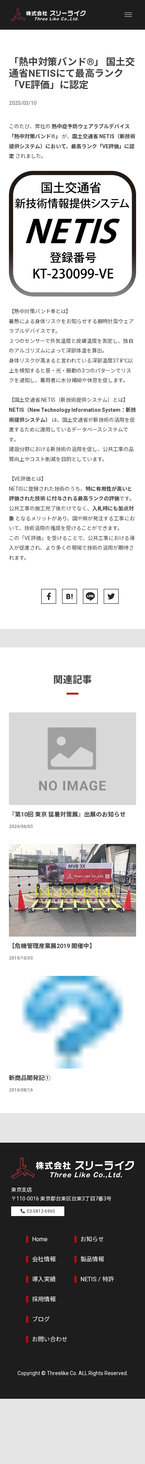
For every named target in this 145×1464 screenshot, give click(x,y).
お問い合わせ (50, 1339)
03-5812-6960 (41, 1211)
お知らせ (92, 1239)
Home (40, 1239)
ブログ (41, 1319)
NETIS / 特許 (97, 1279)
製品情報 (92, 1259)
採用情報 (44, 1299)
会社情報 (44, 1259)
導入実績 (44, 1279)
